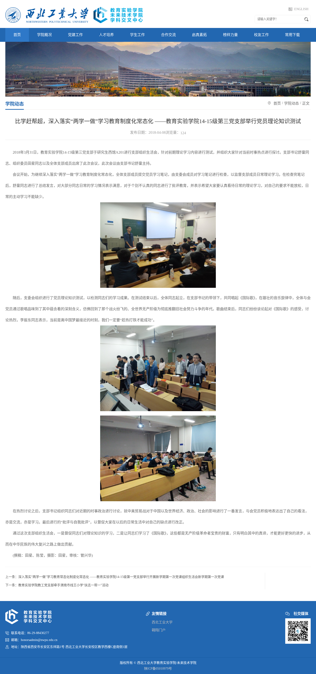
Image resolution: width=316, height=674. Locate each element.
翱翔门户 (159, 630)
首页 (17, 35)
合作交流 (168, 35)
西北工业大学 (162, 622)
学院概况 (44, 35)
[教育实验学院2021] (74, 14)
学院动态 (291, 103)
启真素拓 (199, 35)
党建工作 (75, 35)
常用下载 (292, 35)
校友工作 (261, 35)
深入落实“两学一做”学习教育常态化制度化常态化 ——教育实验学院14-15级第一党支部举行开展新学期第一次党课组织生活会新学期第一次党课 (121, 577)
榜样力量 (230, 35)
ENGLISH (301, 9)
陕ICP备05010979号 (158, 668)
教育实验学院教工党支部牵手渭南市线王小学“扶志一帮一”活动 (63, 585)
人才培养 (106, 35)
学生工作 (137, 35)
